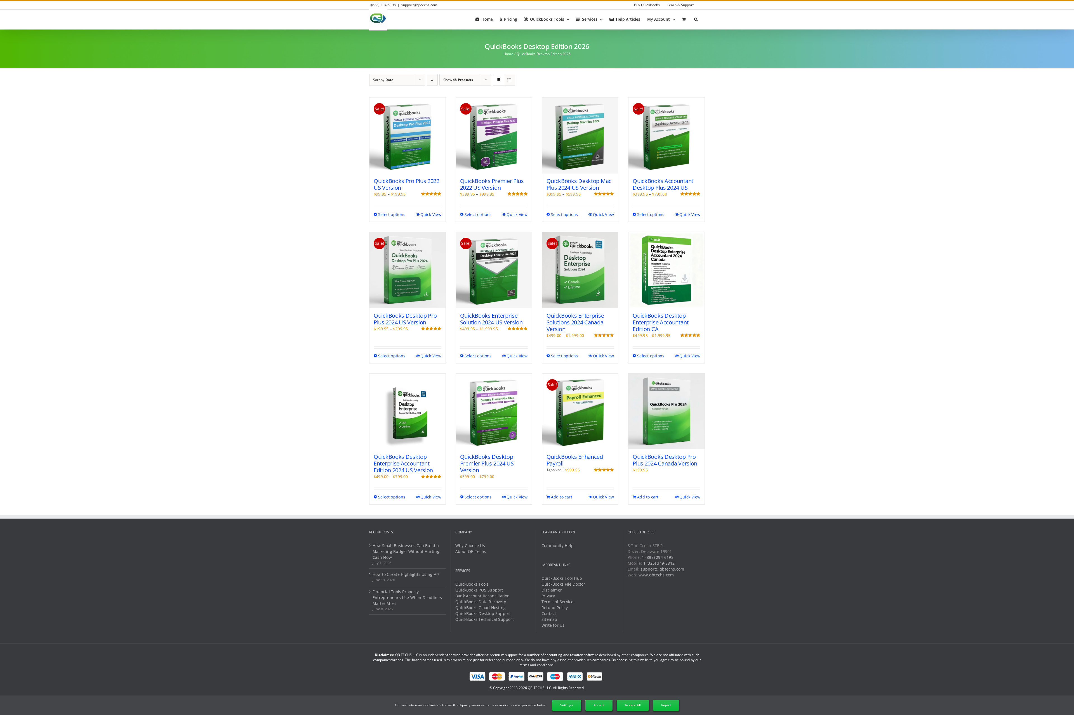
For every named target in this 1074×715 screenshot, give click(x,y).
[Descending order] (432, 79)
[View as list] (509, 79)
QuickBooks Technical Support (484, 619)
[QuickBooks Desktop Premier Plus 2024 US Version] (494, 412)
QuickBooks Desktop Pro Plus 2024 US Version (405, 319)
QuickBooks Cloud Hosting (480, 607)
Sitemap (549, 619)
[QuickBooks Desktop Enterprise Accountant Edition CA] (666, 270)
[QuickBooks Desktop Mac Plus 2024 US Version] (580, 136)
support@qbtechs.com (419, 5)
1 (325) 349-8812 (659, 563)
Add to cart (561, 497)
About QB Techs (470, 551)
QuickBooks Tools (472, 584)
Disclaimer (551, 590)
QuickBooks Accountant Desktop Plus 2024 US (663, 184)
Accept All (633, 705)
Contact (548, 613)
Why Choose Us (470, 545)
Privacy (548, 595)
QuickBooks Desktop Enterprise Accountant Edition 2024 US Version (403, 463)
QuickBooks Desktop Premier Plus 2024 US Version (487, 463)
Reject (666, 705)
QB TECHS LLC (539, 687)
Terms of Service (557, 601)
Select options (391, 214)
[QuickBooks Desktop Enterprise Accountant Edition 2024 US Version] (407, 412)
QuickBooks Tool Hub (561, 578)
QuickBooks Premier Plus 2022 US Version (492, 184)
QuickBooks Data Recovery (480, 601)
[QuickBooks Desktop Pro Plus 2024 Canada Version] (666, 412)
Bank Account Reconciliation (482, 595)
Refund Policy (554, 607)
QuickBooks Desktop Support (483, 613)
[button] (696, 19)
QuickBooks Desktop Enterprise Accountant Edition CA (661, 322)
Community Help (557, 545)
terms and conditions (537, 664)
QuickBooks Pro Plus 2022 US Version (406, 184)
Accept (598, 705)
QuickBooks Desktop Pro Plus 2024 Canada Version (665, 460)
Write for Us (553, 625)
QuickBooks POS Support (479, 590)
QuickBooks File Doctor (563, 584)
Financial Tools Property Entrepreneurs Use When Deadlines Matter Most (407, 597)
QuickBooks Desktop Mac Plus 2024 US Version (579, 184)
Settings (566, 705)
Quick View (430, 214)
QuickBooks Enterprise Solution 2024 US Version (491, 319)
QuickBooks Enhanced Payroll (575, 460)
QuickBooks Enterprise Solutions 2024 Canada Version (575, 322)
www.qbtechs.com (656, 575)
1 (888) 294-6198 (657, 557)
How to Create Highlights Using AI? (406, 574)
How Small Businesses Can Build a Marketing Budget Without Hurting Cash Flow (406, 551)
